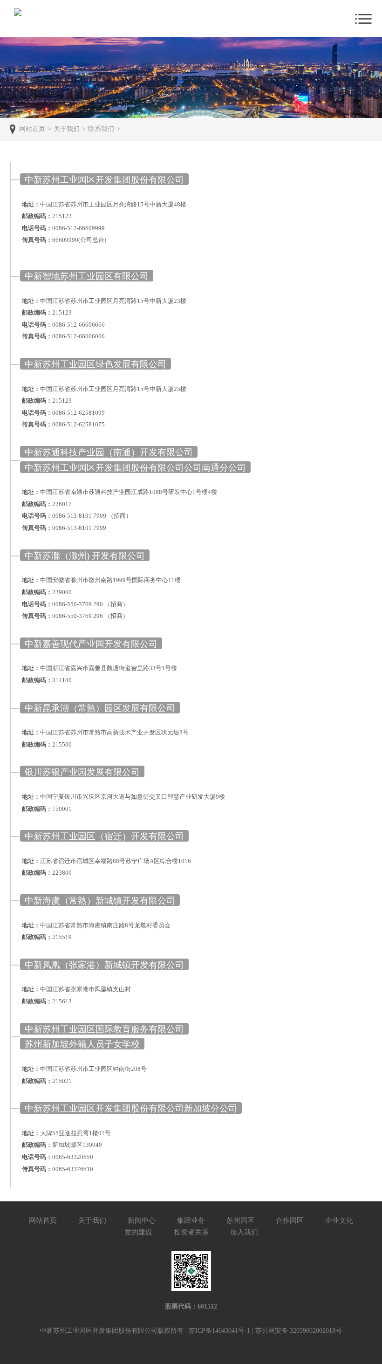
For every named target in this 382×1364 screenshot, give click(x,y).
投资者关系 (191, 1232)
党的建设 (138, 1232)
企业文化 (339, 1220)
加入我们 (244, 1232)
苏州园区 (240, 1220)
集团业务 (191, 1220)
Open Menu (363, 18)
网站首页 (43, 1220)
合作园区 (290, 1220)
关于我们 (92, 1220)
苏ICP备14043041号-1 (219, 1330)
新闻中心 (142, 1220)
